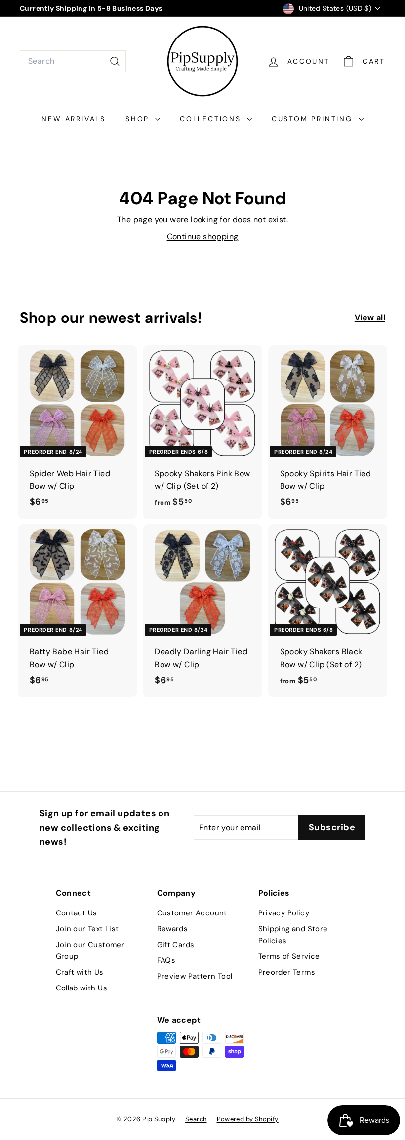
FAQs (166, 960)
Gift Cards (176, 945)
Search (195, 1119)
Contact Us (76, 913)
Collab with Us (82, 988)
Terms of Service (289, 956)
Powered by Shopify (248, 1119)
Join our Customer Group (90, 950)
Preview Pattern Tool (195, 976)
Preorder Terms (287, 972)
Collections (212, 118)
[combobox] (73, 61)
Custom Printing (314, 118)
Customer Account (192, 913)
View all (370, 317)
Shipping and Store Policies (293, 935)
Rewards (172, 929)
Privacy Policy (284, 913)
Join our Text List (87, 929)
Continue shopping (203, 236)
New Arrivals (73, 118)
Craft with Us (80, 972)
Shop (139, 118)
